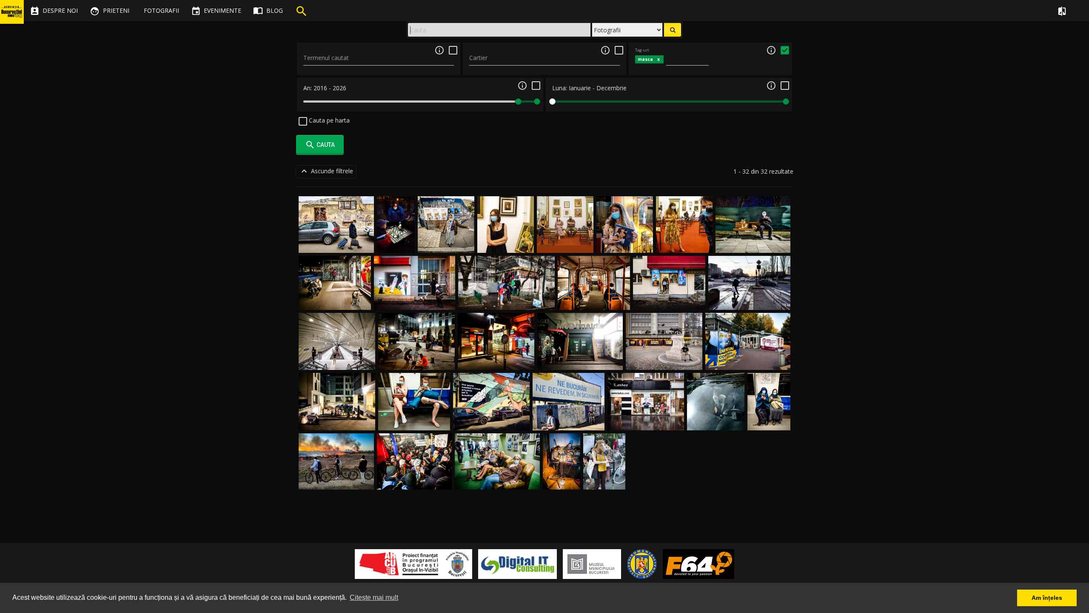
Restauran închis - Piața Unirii (580, 360)
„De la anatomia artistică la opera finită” (505, 234)
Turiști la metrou (414, 420)
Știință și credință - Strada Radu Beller (715, 412)
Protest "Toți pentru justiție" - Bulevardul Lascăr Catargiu (414, 471)
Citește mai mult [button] (374, 597)
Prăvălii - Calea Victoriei (496, 360)
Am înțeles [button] (1047, 597)
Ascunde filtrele (326, 171)
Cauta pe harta (328, 120)
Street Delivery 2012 (604, 471)
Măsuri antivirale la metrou (769, 412)
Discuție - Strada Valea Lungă (506, 300)
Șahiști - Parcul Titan (396, 234)
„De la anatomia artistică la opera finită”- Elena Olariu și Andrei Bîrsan (684, 226)
